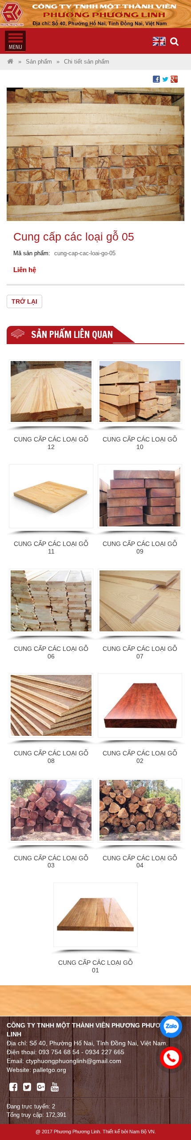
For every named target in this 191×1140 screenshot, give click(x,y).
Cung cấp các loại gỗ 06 (51, 652)
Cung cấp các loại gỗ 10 (140, 443)
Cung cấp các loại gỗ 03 (51, 862)
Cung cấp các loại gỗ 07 (140, 652)
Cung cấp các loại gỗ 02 (140, 757)
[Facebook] (13, 1087)
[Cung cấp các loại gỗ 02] (140, 705)
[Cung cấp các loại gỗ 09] (140, 496)
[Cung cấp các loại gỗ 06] (51, 601)
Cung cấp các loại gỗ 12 (51, 443)
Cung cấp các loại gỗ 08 (51, 757)
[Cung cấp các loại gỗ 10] (140, 391)
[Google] (41, 1087)
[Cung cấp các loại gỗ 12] (51, 391)
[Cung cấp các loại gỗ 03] (51, 810)
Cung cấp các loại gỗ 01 (95, 966)
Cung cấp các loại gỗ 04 (140, 862)
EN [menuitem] (159, 41)
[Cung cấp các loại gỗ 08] (51, 705)
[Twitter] (27, 1087)
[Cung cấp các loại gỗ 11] (51, 496)
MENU (15, 41)
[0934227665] (169, 1055)
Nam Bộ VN (142, 1131)
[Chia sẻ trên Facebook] (156, 78)
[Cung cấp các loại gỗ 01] (95, 915)
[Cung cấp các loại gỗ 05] (95, 153)
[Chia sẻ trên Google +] (174, 78)
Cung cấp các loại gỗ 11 (51, 547)
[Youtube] (54, 1087)
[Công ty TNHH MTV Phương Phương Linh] (10, 62)
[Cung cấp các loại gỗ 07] (140, 601)
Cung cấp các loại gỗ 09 (140, 547)
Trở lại (24, 301)
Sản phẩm (39, 62)
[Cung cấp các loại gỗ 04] (140, 810)
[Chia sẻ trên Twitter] (165, 78)
